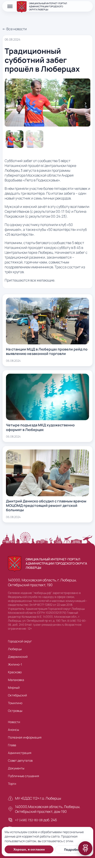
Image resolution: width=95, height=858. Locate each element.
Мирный (14, 687)
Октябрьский (17, 695)
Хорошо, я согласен (29, 849)
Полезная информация (25, 737)
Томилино (15, 703)
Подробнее (73, 849)
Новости (14, 722)
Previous (9, 103)
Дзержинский (18, 657)
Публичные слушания (23, 776)
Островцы (15, 711)
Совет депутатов (20, 760)
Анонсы (13, 729)
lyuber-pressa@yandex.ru (48, 624)
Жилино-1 (15, 664)
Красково (15, 672)
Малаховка (16, 680)
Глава (12, 745)
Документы (16, 768)
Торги (12, 784)
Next (85, 103)
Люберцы (15, 649)
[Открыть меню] (9, 6)
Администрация (19, 753)
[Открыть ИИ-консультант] (85, 848)
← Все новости (14, 28)
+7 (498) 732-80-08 (29, 820)
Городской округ (20, 641)
